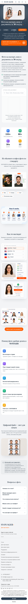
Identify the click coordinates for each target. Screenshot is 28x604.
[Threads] (9, 588)
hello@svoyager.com (8, 577)
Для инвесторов (5, 547)
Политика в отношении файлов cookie (10, 559)
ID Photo (23, 30)
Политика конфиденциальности (9, 552)
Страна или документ (10, 90)
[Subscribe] (22, 537)
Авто (6, 30)
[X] (5, 588)
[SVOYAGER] (9, 2)
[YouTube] (7, 588)
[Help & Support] (22, 2)
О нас (2, 542)
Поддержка (4, 549)
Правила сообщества (6, 562)
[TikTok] (3, 588)
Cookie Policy (18, 594)
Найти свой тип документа (14, 329)
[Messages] (15, 2)
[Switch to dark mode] (25, 2)
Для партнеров (5, 527)
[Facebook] (12, 588)
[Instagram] (1, 588)
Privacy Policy (11, 594)
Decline (14, 601)
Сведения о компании (6, 569)
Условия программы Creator (8, 567)
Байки (14, 30)
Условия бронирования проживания (10, 557)
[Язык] (19, 2)
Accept (14, 598)
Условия (3, 554)
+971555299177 (6, 574)
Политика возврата (6, 564)
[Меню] (2, 2)
